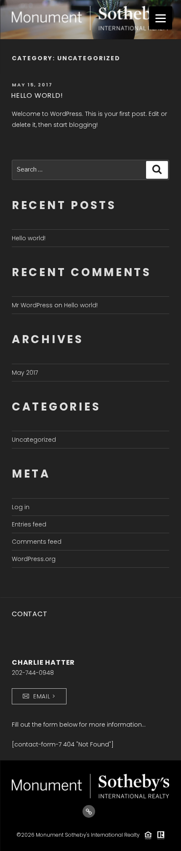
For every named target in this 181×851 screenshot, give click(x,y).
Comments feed (36, 541)
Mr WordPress (32, 305)
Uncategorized (34, 439)
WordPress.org (34, 559)
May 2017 (25, 372)
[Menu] (160, 18)
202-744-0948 (33, 672)
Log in (20, 507)
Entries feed (29, 524)
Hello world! (37, 95)
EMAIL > (44, 696)
